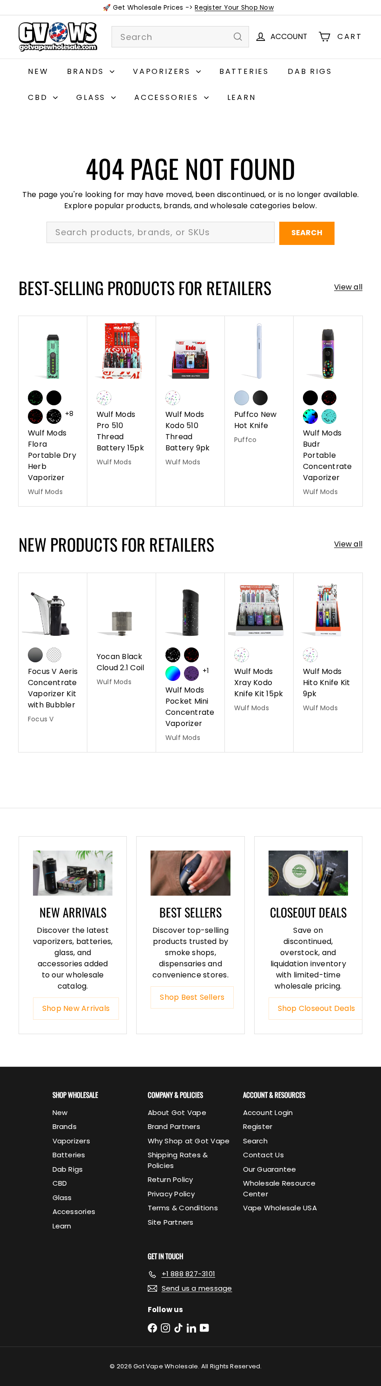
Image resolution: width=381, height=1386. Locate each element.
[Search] (238, 36)
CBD (39, 97)
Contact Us (263, 1155)
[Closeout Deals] (308, 873)
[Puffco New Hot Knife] (259, 385)
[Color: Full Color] (172, 673)
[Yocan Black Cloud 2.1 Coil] (121, 635)
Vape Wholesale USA (280, 1208)
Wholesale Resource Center (279, 1188)
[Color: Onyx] (260, 397)
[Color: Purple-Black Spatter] (191, 673)
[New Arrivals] (72, 873)
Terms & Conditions (183, 1208)
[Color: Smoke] (35, 654)
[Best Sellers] (190, 873)
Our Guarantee (269, 1169)
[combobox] (180, 36)
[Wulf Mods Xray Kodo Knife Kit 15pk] (259, 648)
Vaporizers (163, 71)
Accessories (168, 97)
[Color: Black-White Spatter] (53, 416)
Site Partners (171, 1222)
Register (258, 1126)
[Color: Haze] (241, 397)
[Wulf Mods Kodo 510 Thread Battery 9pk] (190, 396)
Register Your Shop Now (234, 7)
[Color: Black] (53, 397)
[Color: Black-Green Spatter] (35, 397)
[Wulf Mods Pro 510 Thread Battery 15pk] (121, 396)
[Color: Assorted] (104, 397)
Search (306, 232)
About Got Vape (177, 1112)
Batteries (244, 71)
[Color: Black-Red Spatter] (35, 416)
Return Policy (170, 1179)
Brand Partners (174, 1126)
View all (348, 287)
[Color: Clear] (53, 654)
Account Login (268, 1112)
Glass (92, 97)
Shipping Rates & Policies (178, 1160)
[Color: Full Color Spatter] (310, 416)
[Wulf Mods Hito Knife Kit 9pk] (328, 648)
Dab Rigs (310, 71)
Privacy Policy (171, 1194)
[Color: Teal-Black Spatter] (329, 416)
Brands (87, 71)
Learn (241, 97)
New (38, 71)
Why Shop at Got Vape (189, 1141)
